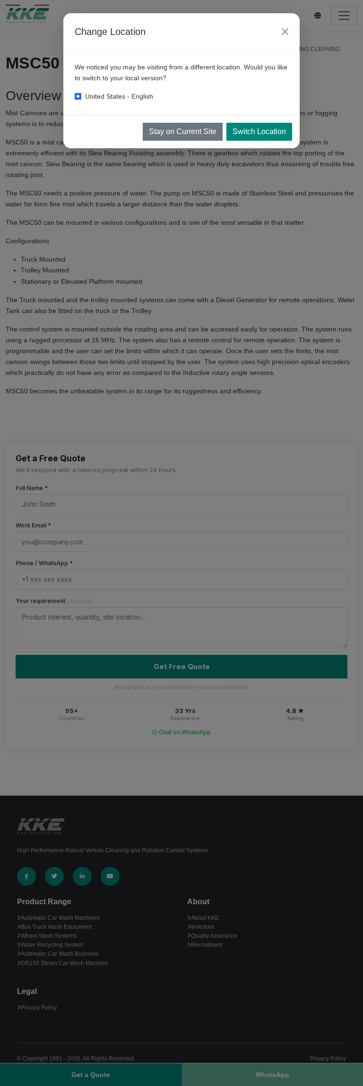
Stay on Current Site (182, 131)
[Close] (285, 32)
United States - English (119, 96)
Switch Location (259, 131)
